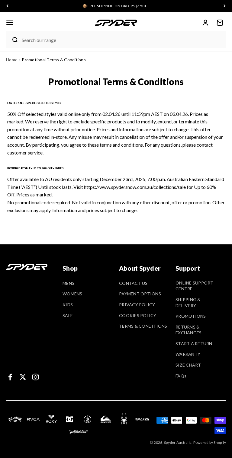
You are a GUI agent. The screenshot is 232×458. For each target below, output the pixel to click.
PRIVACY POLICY (137, 304)
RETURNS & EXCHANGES (188, 330)
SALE (68, 315)
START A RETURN (194, 343)
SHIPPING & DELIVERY (188, 302)
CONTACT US (133, 283)
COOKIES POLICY (137, 315)
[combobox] (122, 40)
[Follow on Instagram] (35, 377)
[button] (9, 22)
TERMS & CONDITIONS (143, 326)
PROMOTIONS (191, 316)
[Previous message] (7, 6)
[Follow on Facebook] (10, 377)
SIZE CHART (188, 364)
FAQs (181, 375)
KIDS (68, 304)
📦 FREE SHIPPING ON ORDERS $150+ (114, 6)
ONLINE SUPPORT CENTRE (195, 285)
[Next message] (224, 6)
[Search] (12, 39)
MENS (68, 283)
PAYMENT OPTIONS (140, 293)
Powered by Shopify (209, 442)
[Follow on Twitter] (23, 377)
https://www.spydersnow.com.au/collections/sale (135, 187)
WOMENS (72, 293)
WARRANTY (188, 354)
